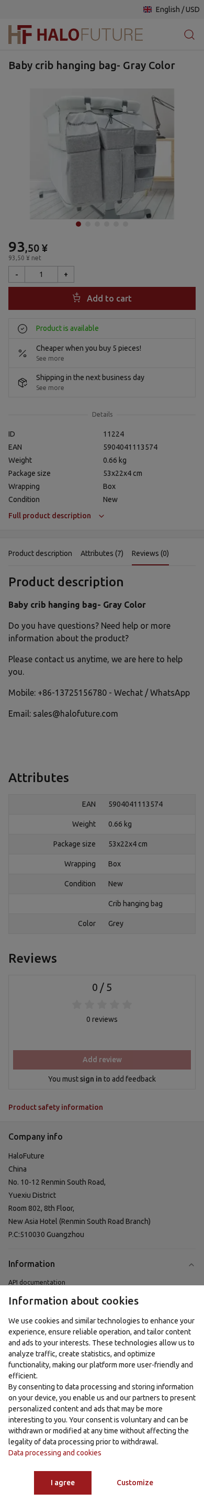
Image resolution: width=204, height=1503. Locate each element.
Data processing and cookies (54, 1453)
